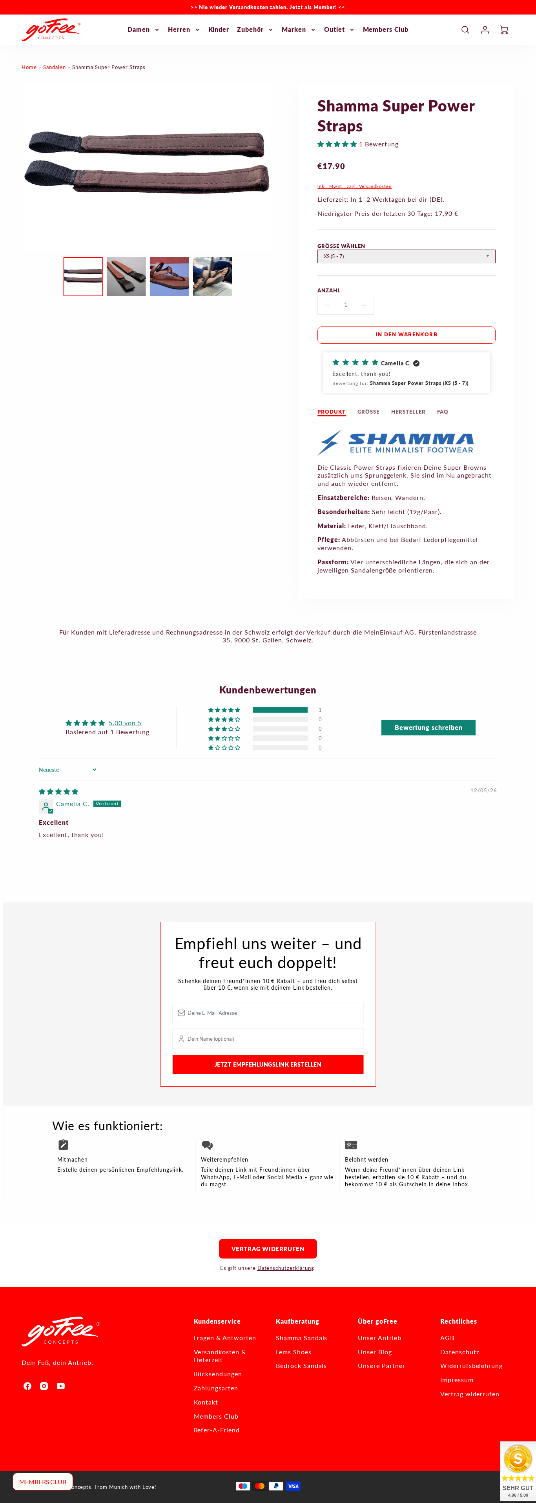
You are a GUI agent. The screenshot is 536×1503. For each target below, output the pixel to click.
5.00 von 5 (125, 722)
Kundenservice (217, 1321)
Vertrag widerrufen (268, 1248)
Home (29, 67)
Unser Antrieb (379, 1337)
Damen (139, 29)
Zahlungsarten (216, 1388)
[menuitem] (144, 30)
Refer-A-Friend (217, 1430)
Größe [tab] (368, 412)
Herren (179, 29)
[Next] (278, 167)
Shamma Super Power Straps (109, 67)
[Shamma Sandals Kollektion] (395, 453)
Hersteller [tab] (408, 412)
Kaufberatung (297, 1321)
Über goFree (377, 1321)
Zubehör (250, 29)
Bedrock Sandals (301, 1365)
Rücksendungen (218, 1373)
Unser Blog (375, 1351)
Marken (294, 29)
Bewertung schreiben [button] (429, 727)
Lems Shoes (294, 1351)
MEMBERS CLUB (42, 1481)
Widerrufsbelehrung (471, 1365)
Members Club (386, 29)
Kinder (219, 29)
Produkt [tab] (331, 412)
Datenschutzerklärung (285, 1268)
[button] (338, 144)
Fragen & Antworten (225, 1337)
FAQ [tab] (442, 412)
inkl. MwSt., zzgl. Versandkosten (354, 186)
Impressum (457, 1379)
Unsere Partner (381, 1365)
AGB (447, 1337)
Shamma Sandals (301, 1337)
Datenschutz (459, 1351)
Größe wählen (341, 246)
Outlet (334, 29)
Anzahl (329, 290)
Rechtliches (458, 1321)
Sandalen (54, 67)
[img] (58, 791)
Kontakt (206, 1402)
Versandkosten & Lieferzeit (220, 1356)
